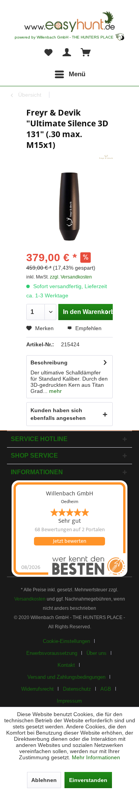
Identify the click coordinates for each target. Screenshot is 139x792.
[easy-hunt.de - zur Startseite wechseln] (69, 22)
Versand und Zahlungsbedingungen (66, 677)
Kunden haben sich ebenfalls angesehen (58, 414)
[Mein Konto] (67, 52)
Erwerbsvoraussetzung (51, 653)
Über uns (96, 653)
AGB (105, 689)
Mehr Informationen (96, 757)
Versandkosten (30, 599)
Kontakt (66, 665)
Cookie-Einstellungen (66, 641)
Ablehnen (44, 780)
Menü (77, 74)
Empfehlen (88, 328)
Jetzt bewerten (69, 541)
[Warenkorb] (86, 52)
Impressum (69, 701)
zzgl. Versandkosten (71, 277)
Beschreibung (49, 362)
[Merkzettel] (48, 52)
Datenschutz (77, 689)
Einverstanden (88, 780)
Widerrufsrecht (37, 689)
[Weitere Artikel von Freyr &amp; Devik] (106, 157)
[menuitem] (69, 74)
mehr (54, 391)
